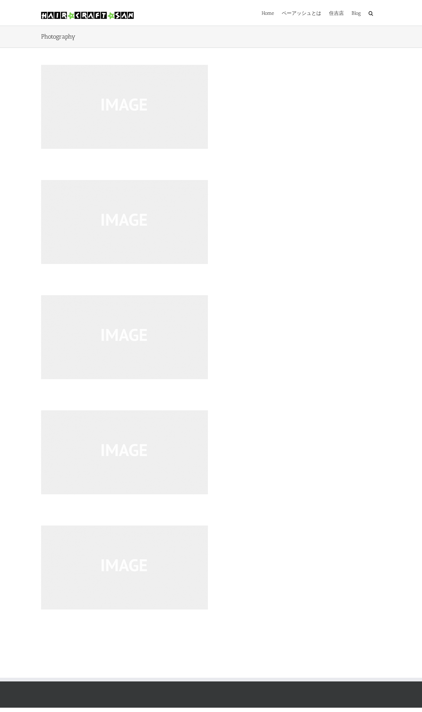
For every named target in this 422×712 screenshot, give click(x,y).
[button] (371, 13)
